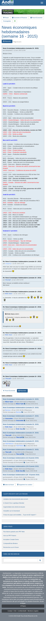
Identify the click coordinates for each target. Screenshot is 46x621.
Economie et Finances (20, 17)
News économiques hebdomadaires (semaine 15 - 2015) (21, 407)
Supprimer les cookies (25, 484)
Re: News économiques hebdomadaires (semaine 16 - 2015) (22, 261)
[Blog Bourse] (7, 3)
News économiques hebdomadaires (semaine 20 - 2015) (21, 441)
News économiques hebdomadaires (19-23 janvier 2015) (21, 466)
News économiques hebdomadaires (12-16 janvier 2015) (21, 458)
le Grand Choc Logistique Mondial (13, 503)
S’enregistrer (7, 21)
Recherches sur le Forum (11, 547)
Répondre (7, 41)
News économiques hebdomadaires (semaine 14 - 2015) (21, 399)
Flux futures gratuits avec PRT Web (14, 531)
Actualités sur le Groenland (11, 511)
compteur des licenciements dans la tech (15, 499)
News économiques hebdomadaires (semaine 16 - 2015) (20, 31)
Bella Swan (8, 427)
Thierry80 (8, 435)
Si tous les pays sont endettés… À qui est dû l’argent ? (19, 515)
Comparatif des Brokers (10, 543)
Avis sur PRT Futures (9, 535)
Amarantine (9, 418)
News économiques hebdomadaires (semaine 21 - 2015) (21, 449)
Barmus (7, 410)
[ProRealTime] (23, 11)
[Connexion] (15, 21)
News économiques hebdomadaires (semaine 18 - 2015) (21, 424)
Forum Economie (37, 17)
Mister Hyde (9, 402)
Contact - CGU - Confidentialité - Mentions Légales (23, 611)
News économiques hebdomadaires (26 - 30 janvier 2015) (21, 475)
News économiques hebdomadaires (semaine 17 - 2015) (21, 416)
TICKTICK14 (9, 444)
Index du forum (9, 484)
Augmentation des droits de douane (14, 507)
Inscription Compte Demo (11, 539)
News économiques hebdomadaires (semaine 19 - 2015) (21, 433)
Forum (6, 17)
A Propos (23, 606)
